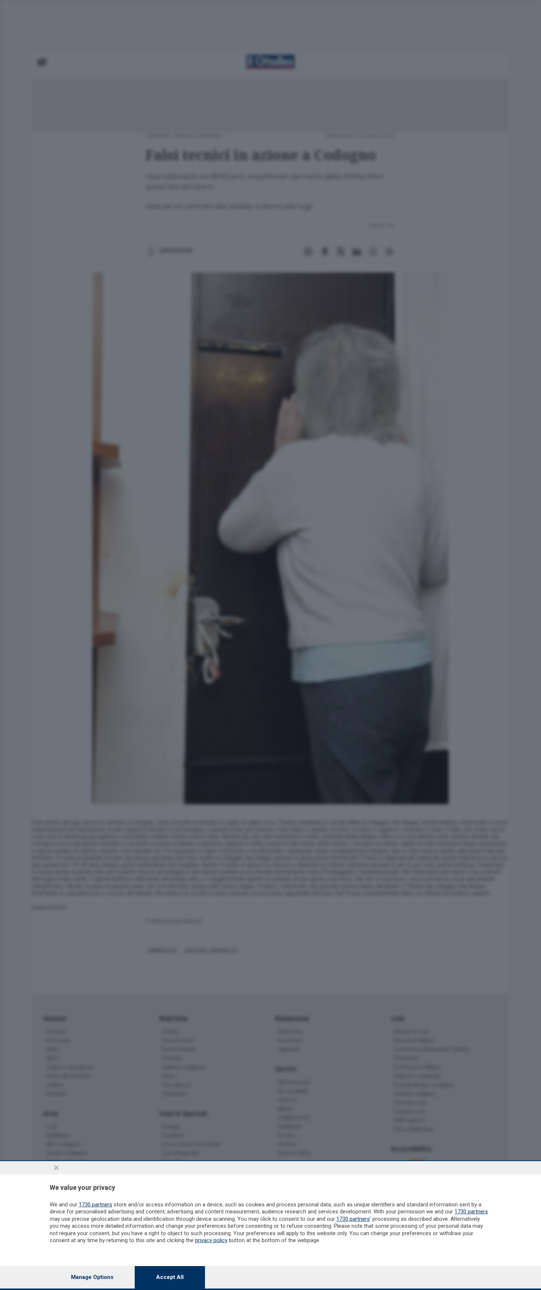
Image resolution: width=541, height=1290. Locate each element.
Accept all (170, 1277)
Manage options (92, 1277)
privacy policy (211, 1240)
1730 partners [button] (95, 1204)
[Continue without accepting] (56, 1167)
